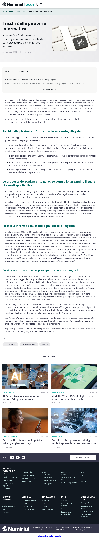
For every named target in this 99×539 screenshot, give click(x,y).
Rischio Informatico (28, 344)
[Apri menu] (41, 4)
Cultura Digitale (10, 344)
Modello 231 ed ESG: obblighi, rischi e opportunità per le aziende (73, 398)
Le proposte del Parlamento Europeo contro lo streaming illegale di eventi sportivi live (46, 83)
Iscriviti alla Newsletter (85, 457)
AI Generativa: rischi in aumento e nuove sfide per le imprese (22, 398)
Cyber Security (20, 11)
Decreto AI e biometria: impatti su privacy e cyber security (22, 442)
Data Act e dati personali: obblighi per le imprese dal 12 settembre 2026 (73, 442)
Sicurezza (44, 344)
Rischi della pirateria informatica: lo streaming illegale (31, 79)
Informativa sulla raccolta (49, 536)
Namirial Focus (7, 11)
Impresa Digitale (58, 392)
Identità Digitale (9, 436)
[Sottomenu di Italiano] (37, 4)
